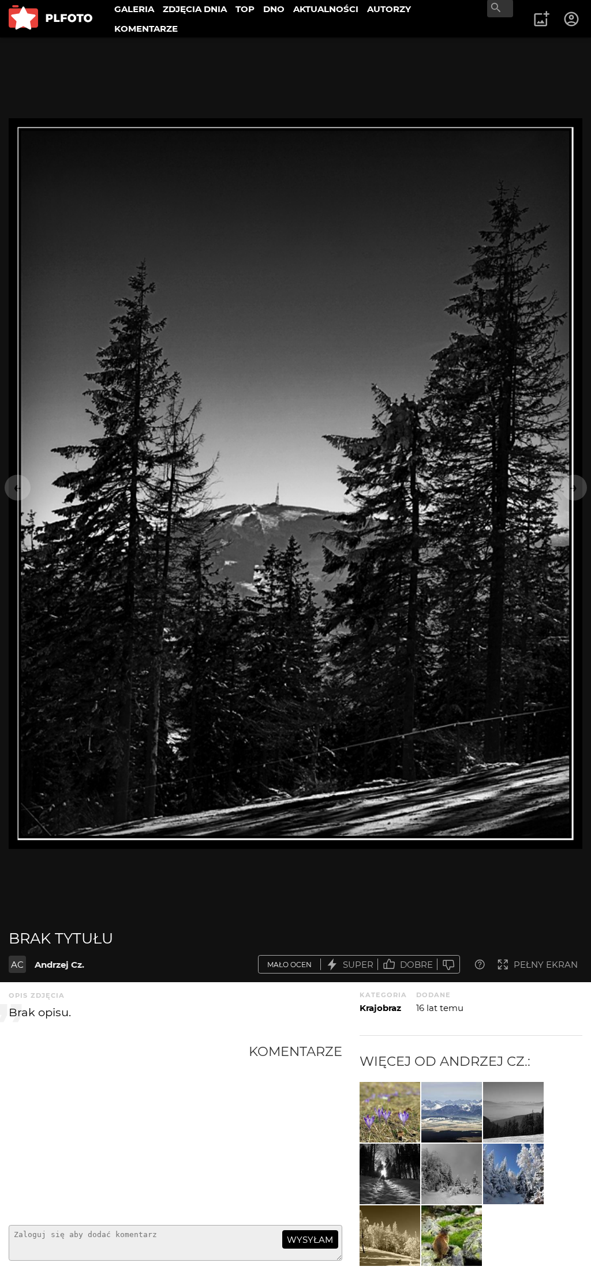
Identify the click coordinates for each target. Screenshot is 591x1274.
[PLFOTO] (50, 19)
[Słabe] (448, 965)
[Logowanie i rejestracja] (572, 19)
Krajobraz (380, 1007)
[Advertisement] (129, 1130)
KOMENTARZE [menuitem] (146, 28)
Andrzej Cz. (59, 964)
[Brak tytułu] (390, 1112)
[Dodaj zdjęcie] (541, 19)
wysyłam (310, 1239)
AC (17, 964)
